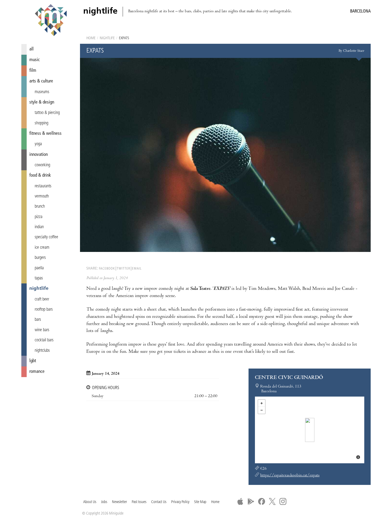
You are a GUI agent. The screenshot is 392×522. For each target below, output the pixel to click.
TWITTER (123, 268)
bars (38, 320)
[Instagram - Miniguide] (283, 501)
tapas (39, 278)
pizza (38, 217)
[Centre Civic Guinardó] (309, 430)
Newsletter (119, 502)
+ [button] (261, 403)
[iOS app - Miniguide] (240, 501)
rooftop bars (44, 309)
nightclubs (42, 351)
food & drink (40, 175)
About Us (89, 502)
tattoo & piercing (47, 113)
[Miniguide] (51, 21)
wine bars (42, 330)
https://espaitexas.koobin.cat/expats (289, 475)
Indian (39, 227)
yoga (38, 144)
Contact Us (158, 502)
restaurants (43, 186)
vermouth (42, 196)
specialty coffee (46, 237)
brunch (40, 206)
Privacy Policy (180, 502)
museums (42, 92)
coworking (42, 165)
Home (90, 38)
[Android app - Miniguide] (251, 501)
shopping (41, 123)
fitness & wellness (45, 133)
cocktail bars (44, 340)
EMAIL (137, 268)
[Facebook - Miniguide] (261, 501)
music (34, 60)
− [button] (261, 410)
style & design (41, 102)
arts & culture (41, 81)
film (32, 70)
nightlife (39, 288)
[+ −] (309, 430)
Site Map (200, 502)
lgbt (32, 361)
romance (37, 371)
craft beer (42, 299)
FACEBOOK (107, 268)
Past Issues (139, 502)
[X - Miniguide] (272, 501)
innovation (38, 154)
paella (39, 268)
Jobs (104, 502)
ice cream (42, 248)
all (31, 49)
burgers (40, 258)
